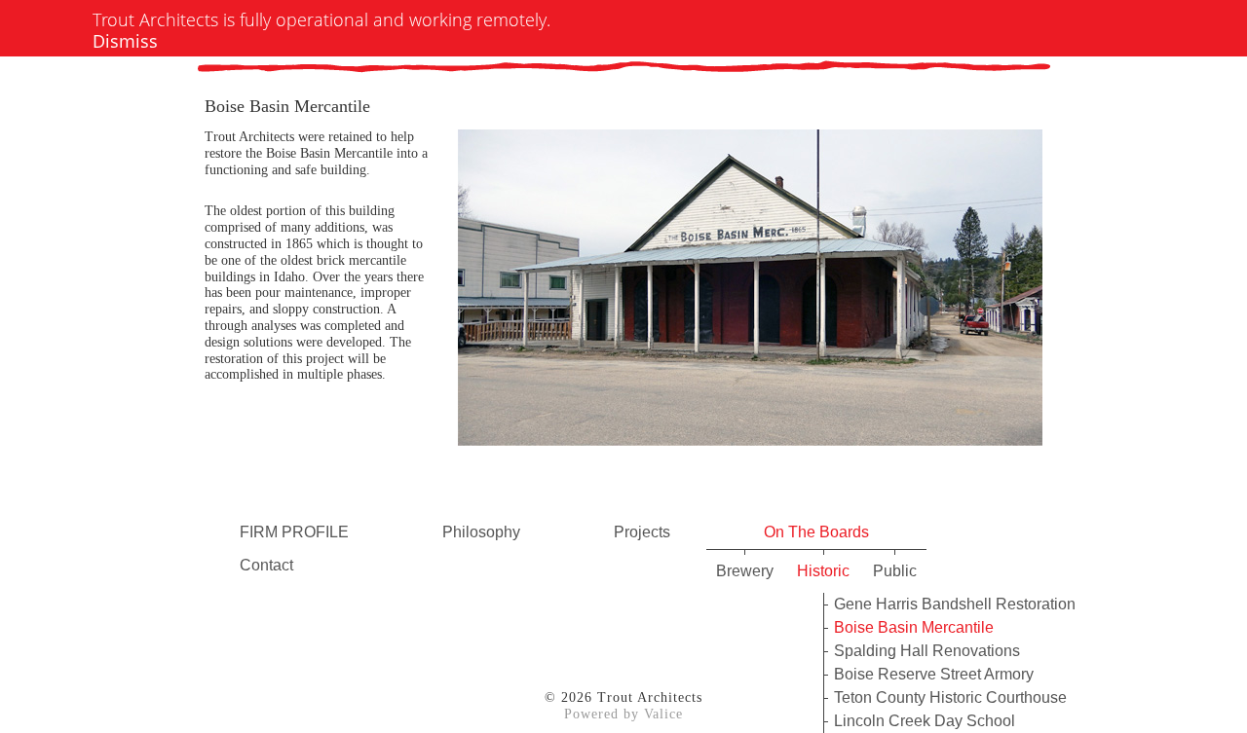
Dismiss (125, 41)
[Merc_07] (750, 275)
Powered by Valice (623, 714)
